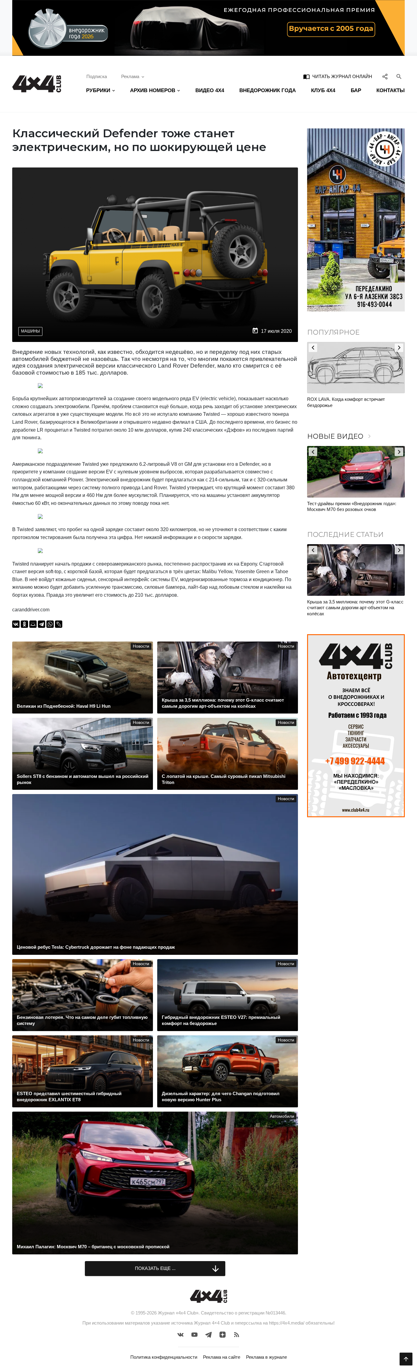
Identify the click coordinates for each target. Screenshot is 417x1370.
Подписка (96, 76)
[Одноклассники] (24, 624)
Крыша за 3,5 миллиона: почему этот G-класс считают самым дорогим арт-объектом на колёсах (355, 607)
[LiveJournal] (58, 624)
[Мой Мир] (33, 624)
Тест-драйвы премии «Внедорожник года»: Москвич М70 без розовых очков (351, 506)
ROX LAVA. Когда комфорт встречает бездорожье (346, 402)
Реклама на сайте (221, 1357)
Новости (141, 646)
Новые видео (340, 436)
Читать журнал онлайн (337, 76)
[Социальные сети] (385, 76)
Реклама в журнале (266, 1357)
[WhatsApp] (50, 624)
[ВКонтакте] (16, 624)
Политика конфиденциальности (163, 1357)
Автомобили (282, 1116)
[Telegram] (41, 624)
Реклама (130, 76)
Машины (30, 331)
